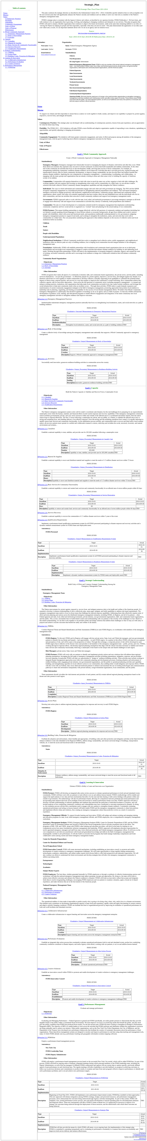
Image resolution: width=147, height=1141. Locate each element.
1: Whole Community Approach (13, 32)
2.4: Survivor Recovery (13, 47)
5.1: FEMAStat (10, 67)
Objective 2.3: (43, 485)
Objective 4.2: (43, 939)
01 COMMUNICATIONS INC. (139, 1135)
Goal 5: (81, 1004)
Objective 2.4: (43, 513)
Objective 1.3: (43, 359)
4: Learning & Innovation (11, 58)
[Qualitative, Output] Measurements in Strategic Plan (92, 1110)
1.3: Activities (9, 37)
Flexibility (8, 20)
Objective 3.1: (43, 626)
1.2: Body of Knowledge (13, 35)
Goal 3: (82, 580)
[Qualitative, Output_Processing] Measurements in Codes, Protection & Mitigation (92, 756)
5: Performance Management (12, 65)
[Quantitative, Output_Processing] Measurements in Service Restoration (91, 495)
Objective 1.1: (43, 299)
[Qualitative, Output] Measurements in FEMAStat (92, 1078)
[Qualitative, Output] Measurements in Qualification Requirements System (92, 539)
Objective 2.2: (43, 457)
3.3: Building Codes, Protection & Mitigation (20, 56)
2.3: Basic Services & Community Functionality (21, 45)
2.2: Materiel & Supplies (13, 43)
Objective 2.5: (43, 520)
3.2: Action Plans (10, 54)
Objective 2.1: (43, 429)
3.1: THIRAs (9, 52)
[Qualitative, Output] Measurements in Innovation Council (92, 986)
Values (5, 17)
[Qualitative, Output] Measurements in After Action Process (91, 951)
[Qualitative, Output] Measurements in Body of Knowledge (91, 341)
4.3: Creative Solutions (12, 64)
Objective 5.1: (43, 1037)
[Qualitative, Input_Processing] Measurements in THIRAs (92, 683)
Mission (5, 15)
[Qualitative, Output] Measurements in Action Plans (92, 718)
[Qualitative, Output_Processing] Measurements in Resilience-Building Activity (92, 369)
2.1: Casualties (10, 41)
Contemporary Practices (13, 19)
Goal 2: (88, 388)
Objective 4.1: (43, 911)
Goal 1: (80, 154)
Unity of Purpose (10, 28)
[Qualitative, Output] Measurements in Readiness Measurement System (92, 562)
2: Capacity (7, 39)
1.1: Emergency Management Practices (17, 34)
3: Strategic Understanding (12, 50)
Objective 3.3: (43, 735)
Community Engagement (13, 24)
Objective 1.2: (43, 329)
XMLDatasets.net (142, 1132)
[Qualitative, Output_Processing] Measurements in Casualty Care (92, 439)
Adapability (9, 22)
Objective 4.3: (43, 969)
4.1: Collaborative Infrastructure (15, 60)
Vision (5, 13)
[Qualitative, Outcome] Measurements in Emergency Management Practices (91, 311)
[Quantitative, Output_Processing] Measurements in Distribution (92, 467)
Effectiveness (9, 30)
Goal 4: (83, 782)
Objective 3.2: (43, 701)
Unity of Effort (10, 26)
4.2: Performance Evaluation (14, 62)
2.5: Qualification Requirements (15, 49)
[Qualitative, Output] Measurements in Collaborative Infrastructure (91, 921)
